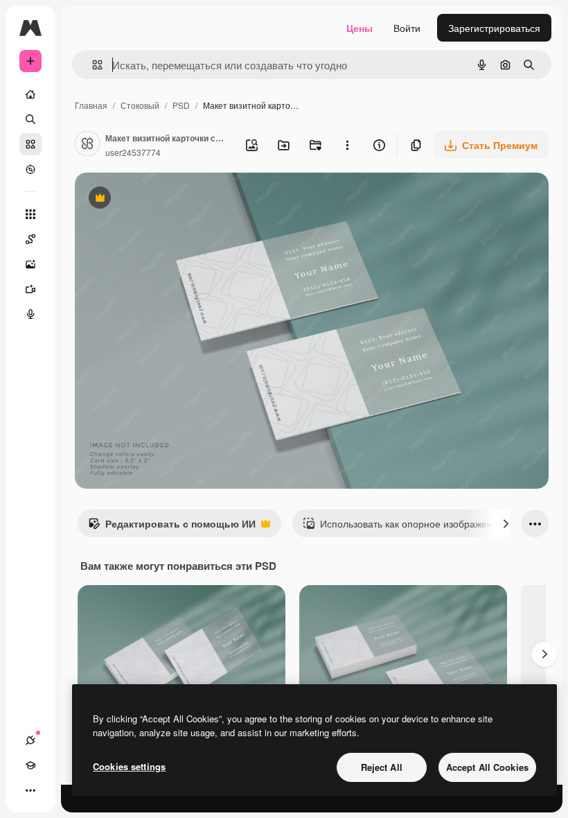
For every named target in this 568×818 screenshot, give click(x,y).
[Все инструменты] (30, 214)
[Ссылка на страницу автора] (87, 145)
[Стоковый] (30, 144)
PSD (181, 105)
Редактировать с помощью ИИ (172, 526)
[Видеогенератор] (30, 289)
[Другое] (30, 790)
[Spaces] (30, 239)
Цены (359, 28)
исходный (167, 199)
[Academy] (30, 765)
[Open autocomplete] (92, 65)
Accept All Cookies (487, 767)
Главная (91, 105)
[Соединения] (30, 740)
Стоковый (140, 105)
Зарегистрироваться (494, 28)
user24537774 (133, 152)
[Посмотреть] (30, 169)
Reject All (381, 767)
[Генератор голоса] (30, 314)
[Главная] (30, 94)
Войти (406, 28)
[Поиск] (30, 119)
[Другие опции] (347, 145)
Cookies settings (129, 766)
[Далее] (505, 523)
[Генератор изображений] (30, 264)
